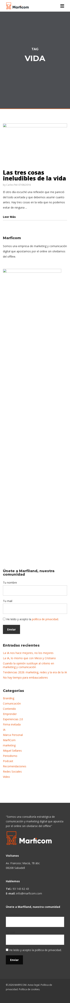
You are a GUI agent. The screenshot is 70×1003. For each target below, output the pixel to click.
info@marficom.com (29, 893)
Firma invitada (12, 724)
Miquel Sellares (12, 750)
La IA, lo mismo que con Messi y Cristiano (29, 658)
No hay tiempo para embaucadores (25, 677)
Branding (8, 698)
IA (4, 729)
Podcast (8, 761)
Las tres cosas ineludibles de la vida (34, 175)
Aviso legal (33, 985)
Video (6, 777)
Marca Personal (13, 735)
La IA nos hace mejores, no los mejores (28, 653)
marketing (9, 745)
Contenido (9, 709)
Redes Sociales (12, 771)
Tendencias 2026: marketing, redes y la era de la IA (35, 672)
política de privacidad (45, 619)
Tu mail (7, 601)
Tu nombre (10, 582)
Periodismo (10, 756)
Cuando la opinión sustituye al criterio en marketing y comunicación (28, 665)
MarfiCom (9, 740)
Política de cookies (29, 989)
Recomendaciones (14, 766)
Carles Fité (12, 184)
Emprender (10, 714)
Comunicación (12, 703)
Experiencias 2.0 (13, 719)
